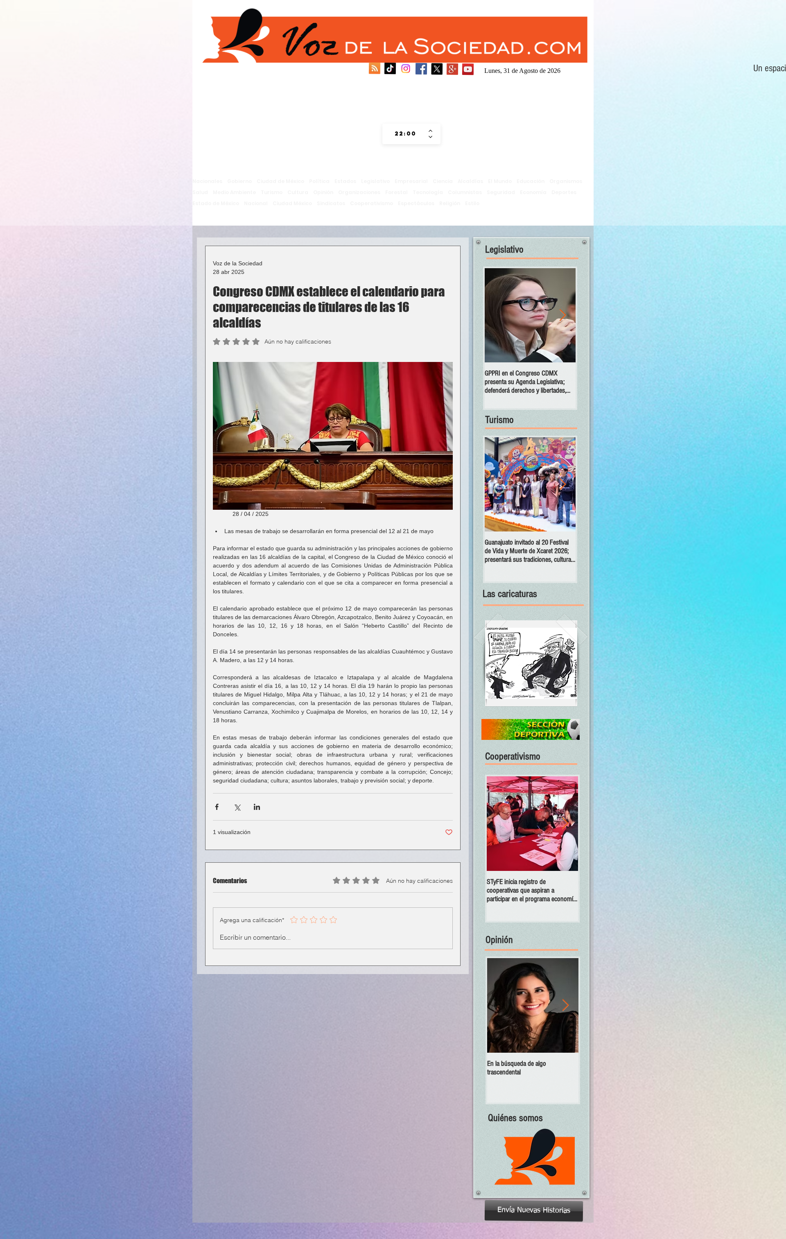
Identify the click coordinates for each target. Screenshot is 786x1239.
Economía (533, 192)
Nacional (256, 203)
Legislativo (375, 181)
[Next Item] (562, 315)
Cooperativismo (371, 203)
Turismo (271, 192)
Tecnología (428, 192)
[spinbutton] (405, 134)
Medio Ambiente (234, 192)
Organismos (565, 181)
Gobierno (239, 181)
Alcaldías (470, 181)
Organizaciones (359, 192)
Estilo (472, 203)
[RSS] (374, 69)
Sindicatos (331, 203)
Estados (345, 181)
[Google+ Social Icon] (452, 69)
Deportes (563, 192)
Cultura (297, 192)
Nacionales (207, 181)
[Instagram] (405, 69)
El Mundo (500, 181)
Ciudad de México (280, 181)
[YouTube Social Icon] (468, 69)
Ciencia (443, 181)
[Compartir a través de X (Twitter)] (237, 807)
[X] (437, 69)
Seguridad (501, 192)
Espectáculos (416, 203)
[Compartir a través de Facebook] (217, 807)
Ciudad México (292, 203)
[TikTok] (390, 69)
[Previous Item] (497, 315)
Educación (530, 181)
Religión (449, 203)
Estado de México (215, 203)
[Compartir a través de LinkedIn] (257, 807)
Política (319, 181)
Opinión (323, 192)
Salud (200, 192)
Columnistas (465, 192)
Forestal (396, 192)
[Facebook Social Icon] (421, 69)
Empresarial (411, 181)
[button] (531, 663)
